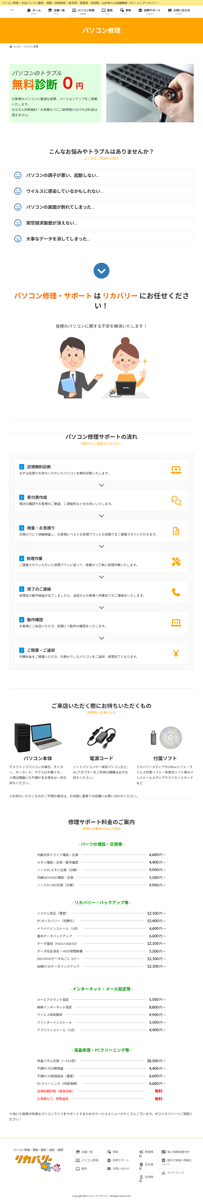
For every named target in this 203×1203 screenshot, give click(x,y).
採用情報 (146, 1179)
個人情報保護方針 (178, 1152)
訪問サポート (121, 1160)
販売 (84, 1168)
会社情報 (146, 1166)
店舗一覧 (87, 1152)
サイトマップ (175, 1172)
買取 (115, 1152)
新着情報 (146, 1154)
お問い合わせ (121, 1168)
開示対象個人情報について (176, 1162)
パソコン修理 (89, 1160)
